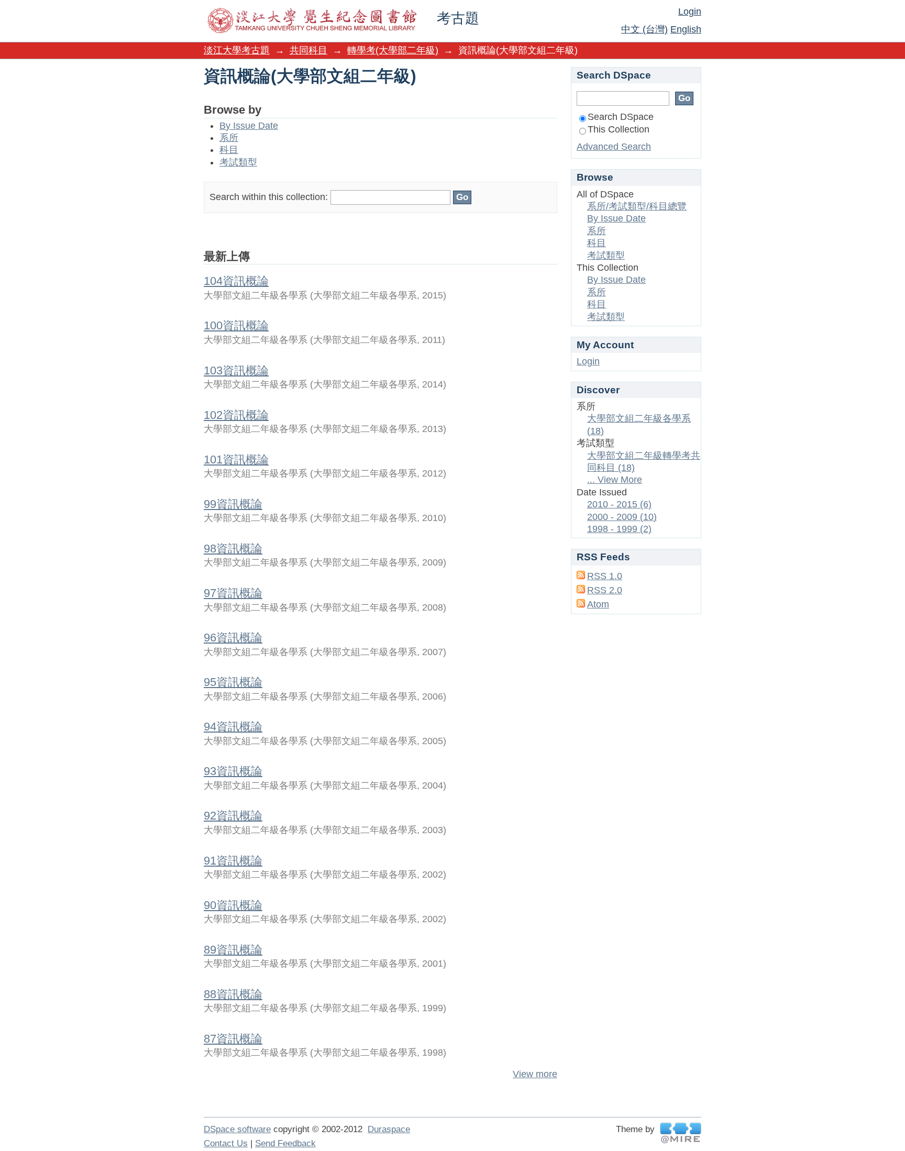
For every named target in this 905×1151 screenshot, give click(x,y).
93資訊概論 (233, 771)
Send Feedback (285, 1143)
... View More (614, 479)
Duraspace (389, 1129)
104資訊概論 (236, 280)
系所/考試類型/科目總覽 (637, 206)
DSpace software (237, 1129)
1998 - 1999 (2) (619, 529)
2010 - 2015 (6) (619, 504)
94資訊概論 (233, 726)
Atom (598, 604)
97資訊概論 (233, 593)
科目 (228, 150)
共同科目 (308, 50)
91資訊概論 (233, 860)
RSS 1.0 (604, 576)
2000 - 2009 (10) (622, 517)
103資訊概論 (236, 370)
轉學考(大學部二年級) (392, 50)
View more (535, 1074)
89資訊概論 (233, 949)
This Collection (618, 129)
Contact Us (226, 1143)
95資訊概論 (233, 682)
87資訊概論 (233, 1038)
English (685, 29)
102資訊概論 (236, 415)
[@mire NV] (680, 1133)
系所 (228, 137)
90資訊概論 (233, 905)
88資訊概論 (233, 994)
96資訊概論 (233, 637)
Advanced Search (614, 146)
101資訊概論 (236, 459)
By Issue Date (248, 125)
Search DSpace (621, 117)
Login (689, 11)
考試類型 (238, 162)
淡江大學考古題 (237, 50)
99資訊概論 (233, 504)
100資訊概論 (236, 325)
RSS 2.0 (604, 590)
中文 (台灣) (644, 29)
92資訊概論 (233, 815)
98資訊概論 (233, 548)
